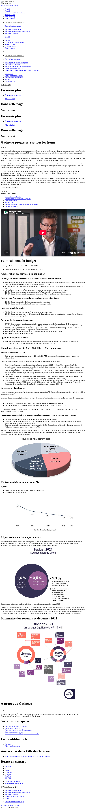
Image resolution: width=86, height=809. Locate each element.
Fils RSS (8, 778)
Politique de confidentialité (14, 783)
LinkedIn (8, 774)
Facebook (8, 766)
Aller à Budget (10, 99)
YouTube (8, 776)
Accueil (7, 11)
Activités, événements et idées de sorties (18, 66)
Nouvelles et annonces (12, 64)
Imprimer (8, 798)
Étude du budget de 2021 (13, 95)
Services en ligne (10, 17)
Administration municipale (14, 77)
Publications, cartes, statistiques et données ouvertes (22, 70)
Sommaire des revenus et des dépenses (18, 199)
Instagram (8, 772)
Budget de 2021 (10, 81)
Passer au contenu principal (10, 5)
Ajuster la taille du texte (13, 29)
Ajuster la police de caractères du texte (17, 31)
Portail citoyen (10, 18)
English (7, 9)
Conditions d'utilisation (12, 781)
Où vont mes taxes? (11, 206)
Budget (7, 79)
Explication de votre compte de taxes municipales (21, 204)
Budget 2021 (9, 202)
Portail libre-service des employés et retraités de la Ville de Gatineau (27, 756)
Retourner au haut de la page (14, 802)
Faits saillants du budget (13, 197)
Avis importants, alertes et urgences (16, 63)
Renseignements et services (14, 68)
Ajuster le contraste (11, 33)
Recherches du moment (13, 26)
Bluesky (7, 770)
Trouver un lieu (10, 15)
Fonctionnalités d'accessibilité (15, 796)
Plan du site (9, 744)
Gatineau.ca (9, 74)
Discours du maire (11, 201)
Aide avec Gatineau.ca (12, 746)
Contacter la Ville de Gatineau (15, 13)
